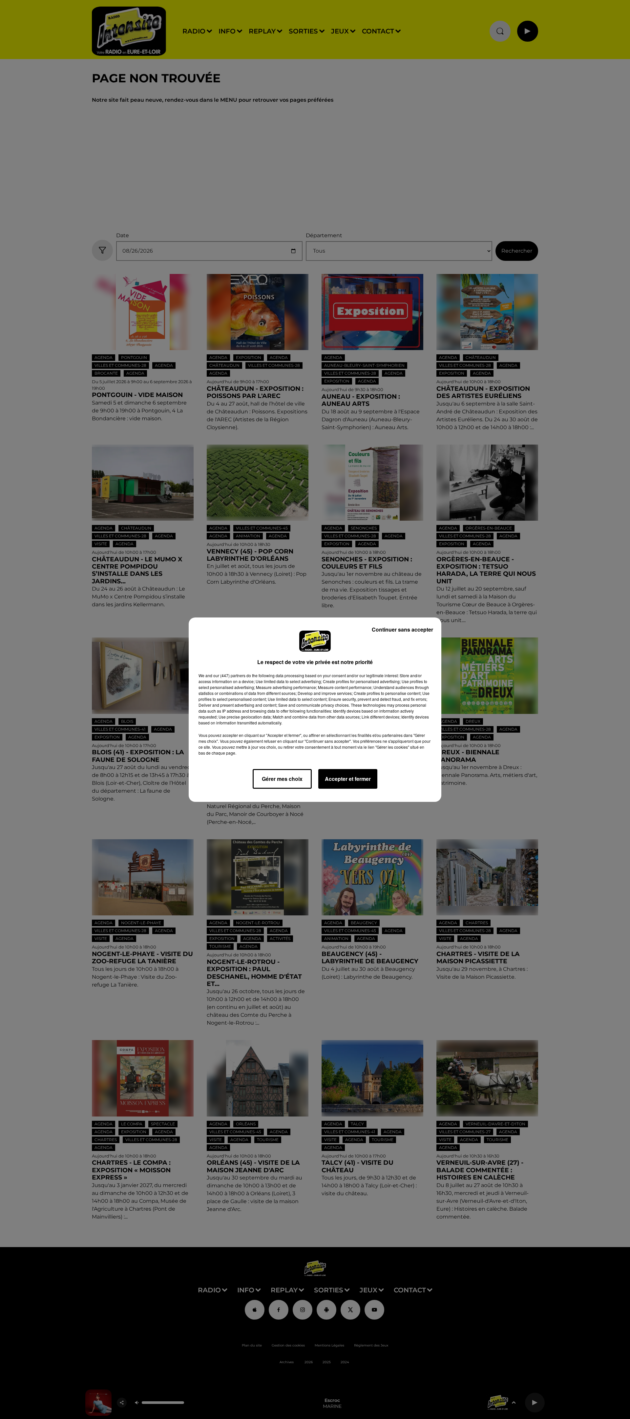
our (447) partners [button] (229, 675)
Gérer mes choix (282, 779)
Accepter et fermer (348, 779)
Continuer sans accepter (402, 629)
